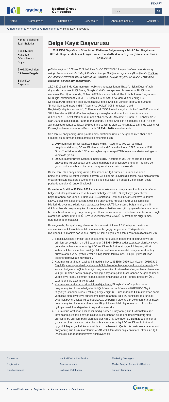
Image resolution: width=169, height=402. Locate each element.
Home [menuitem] (13, 21)
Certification (77, 389)
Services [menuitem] (89, 21)
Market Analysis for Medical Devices (131, 364)
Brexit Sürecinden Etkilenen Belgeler (28, 71)
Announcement (59, 389)
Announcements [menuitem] (121, 21)
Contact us (12, 358)
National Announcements (44, 28)
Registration (13, 364)
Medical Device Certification (74, 358)
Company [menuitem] (34, 21)
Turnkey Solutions (121, 370)
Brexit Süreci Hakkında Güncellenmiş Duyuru (26, 56)
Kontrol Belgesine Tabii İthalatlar (28, 41)
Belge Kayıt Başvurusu (24, 82)
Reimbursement (15, 370)
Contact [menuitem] (151, 21)
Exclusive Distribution (71, 370)
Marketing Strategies (123, 358)
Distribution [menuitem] (62, 21)
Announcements (16, 28)
